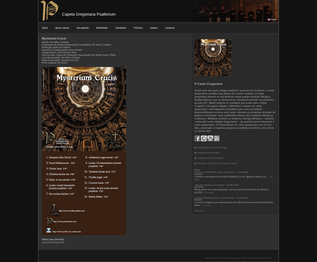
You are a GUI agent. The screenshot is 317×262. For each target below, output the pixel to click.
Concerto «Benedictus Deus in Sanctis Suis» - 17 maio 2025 (221, 198)
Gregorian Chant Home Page (212, 147)
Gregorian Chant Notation (210, 158)
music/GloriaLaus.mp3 (53, 242)
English (274, 19)
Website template (254, 258)
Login (219, 258)
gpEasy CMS (239, 258)
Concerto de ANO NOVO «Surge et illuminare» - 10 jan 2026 (221, 172)
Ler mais (209, 192)
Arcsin (268, 258)
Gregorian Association (209, 152)
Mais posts (198, 211)
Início (45, 28)
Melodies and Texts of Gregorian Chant (217, 163)
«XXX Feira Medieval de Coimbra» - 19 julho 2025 (216, 185)
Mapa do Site (211, 258)
